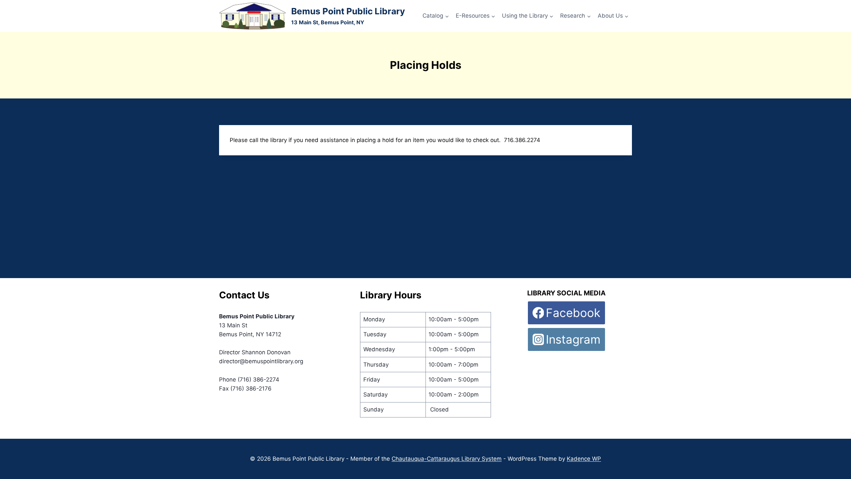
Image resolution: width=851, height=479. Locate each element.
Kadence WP (584, 458)
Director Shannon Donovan (255, 352)
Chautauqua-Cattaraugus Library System (447, 458)
